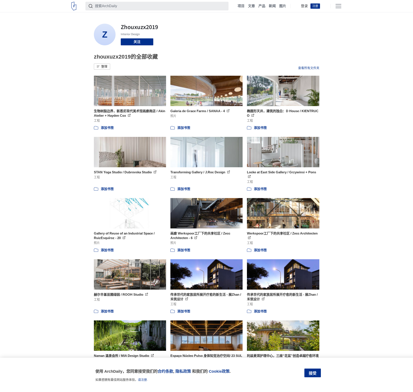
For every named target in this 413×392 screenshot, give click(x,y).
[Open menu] (338, 6)
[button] (102, 67)
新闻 (272, 6)
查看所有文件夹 (308, 67)
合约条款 (165, 371)
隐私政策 (183, 371)
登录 (304, 6)
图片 (282, 6)
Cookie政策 (219, 371)
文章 (251, 6)
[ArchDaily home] (73, 6)
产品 (261, 6)
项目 (241, 6)
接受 (313, 373)
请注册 (142, 379)
